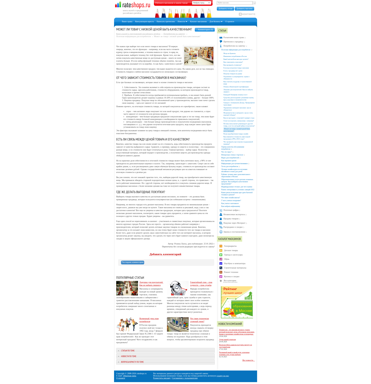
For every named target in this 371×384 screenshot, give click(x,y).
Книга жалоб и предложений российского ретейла (138, 34)
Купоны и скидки (231, 276)
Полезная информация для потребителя (235, 50)
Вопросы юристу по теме (132, 362)
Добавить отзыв (225, 9)
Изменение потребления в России (235, 56)
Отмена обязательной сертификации (236, 87)
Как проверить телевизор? (232, 65)
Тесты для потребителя (229, 166)
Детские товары (231, 250)
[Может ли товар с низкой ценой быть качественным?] (199, 65)
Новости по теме (128, 356)
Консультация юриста (144, 21)
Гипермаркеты (230, 246)
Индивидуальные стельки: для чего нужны (236, 187)
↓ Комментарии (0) (205, 30)
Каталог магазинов (198, 21)
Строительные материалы (235, 268)
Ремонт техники (231, 272)
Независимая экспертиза (234, 214)
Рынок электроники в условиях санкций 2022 (237, 190)
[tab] (132, 262)
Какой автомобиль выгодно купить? (235, 59)
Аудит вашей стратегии (227, 339)
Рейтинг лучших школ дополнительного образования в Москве (235, 175)
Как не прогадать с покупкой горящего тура (238, 118)
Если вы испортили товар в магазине (236, 68)
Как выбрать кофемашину (230, 206)
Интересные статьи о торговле (232, 155)
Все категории (230, 280)
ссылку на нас (223, 376)
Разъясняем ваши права (233, 37)
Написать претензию (166, 21)
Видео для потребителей (230, 158)
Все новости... (248, 360)
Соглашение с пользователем (185, 378)
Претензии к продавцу (233, 42)
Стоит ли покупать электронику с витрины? (238, 121)
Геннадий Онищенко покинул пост (235, 95)
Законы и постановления (234, 232)
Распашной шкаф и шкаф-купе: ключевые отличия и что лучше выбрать (234, 353)
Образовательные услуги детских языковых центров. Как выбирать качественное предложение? (237, 181)
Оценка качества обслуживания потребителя (232, 148)
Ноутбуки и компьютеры (234, 263)
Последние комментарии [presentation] (132, 262)
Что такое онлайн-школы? (230, 198)
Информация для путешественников (234, 164)
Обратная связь (129, 376)
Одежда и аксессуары (233, 255)
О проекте (229, 21)
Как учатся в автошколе (230, 203)
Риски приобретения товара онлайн (235, 134)
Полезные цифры (231, 210)
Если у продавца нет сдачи (232, 71)
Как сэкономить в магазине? (233, 62)
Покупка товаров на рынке (232, 74)
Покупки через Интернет (234, 223)
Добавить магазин (244, 9)
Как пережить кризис (229, 161)
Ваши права (127, 21)
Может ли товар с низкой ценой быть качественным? (236, 130)
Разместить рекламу (162, 378)
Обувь (226, 259)
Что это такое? (226, 152)
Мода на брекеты (229, 53)
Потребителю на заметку (174, 34)
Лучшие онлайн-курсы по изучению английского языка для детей (234, 170)
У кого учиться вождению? (231, 200)
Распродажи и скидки (233, 227)
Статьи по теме (127, 350)
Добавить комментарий (165, 254)
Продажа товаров (231, 219)
